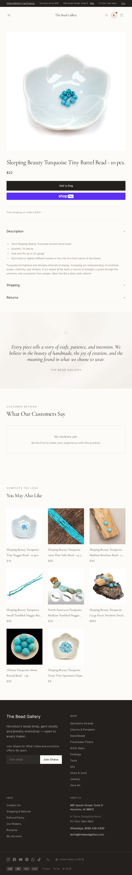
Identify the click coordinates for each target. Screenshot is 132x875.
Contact (125, 3)
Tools (73, 760)
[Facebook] (14, 859)
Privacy (46, 868)
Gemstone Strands (82, 723)
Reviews (12, 830)
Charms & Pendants (82, 729)
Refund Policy (15, 817)
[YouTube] (20, 859)
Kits (72, 766)
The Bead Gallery (66, 15)
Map (92, 3)
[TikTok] (39, 859)
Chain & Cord (78, 773)
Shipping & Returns (19, 811)
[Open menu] (9, 15)
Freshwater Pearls (81, 742)
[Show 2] (55, 597)
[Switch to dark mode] (48, 859)
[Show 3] (67, 597)
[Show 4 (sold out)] (79, 597)
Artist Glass (77, 748)
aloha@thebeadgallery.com (87, 834)
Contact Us (13, 805)
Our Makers (14, 823)
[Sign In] (114, 15)
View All (75, 785)
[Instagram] (8, 859)
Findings (75, 754)
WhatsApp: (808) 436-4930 (87, 828)
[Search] (106, 15)
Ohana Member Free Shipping (21, 3)
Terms (56, 868)
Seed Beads (77, 735)
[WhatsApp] (33, 859)
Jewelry (75, 779)
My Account (14, 836)
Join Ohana (50, 759)
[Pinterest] (27, 859)
